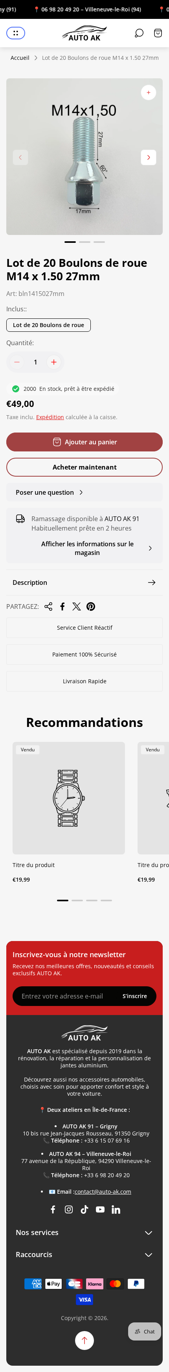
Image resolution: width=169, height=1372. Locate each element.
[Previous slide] (20, 157)
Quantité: (20, 342)
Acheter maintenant (85, 467)
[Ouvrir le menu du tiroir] (15, 33)
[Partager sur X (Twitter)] (76, 606)
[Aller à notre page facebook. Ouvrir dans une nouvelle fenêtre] (53, 1209)
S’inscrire (135, 996)
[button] (70, 242)
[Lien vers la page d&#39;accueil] (84, 1032)
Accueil (20, 57)
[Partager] (48, 606)
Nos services (37, 1232)
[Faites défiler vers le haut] (84, 1340)
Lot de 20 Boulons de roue (48, 325)
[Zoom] (148, 92)
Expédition (50, 417)
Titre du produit (34, 865)
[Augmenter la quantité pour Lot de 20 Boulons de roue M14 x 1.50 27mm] (53, 362)
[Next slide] (148, 157)
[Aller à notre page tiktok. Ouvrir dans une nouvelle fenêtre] (84, 1209)
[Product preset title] (69, 798)
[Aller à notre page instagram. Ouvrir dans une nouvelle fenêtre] (68, 1209)
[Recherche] (139, 33)
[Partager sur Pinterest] (91, 606)
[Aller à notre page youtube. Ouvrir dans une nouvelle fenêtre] (100, 1209)
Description (30, 582)
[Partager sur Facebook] (62, 606)
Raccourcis (34, 1254)
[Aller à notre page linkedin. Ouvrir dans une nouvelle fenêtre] (116, 1209)
